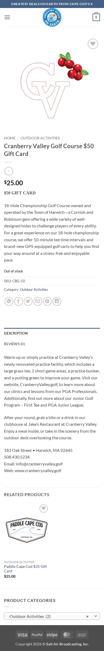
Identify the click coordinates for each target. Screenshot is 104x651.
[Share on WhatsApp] (9, 301)
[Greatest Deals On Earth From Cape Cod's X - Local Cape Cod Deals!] (52, 17)
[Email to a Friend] (37, 301)
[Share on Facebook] (18, 301)
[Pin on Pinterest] (47, 301)
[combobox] (52, 616)
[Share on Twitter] (28, 301)
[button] (7, 17)
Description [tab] (16, 333)
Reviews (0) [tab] (14, 344)
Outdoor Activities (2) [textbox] (49, 616)
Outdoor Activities (40, 138)
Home (9, 138)
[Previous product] (9, 171)
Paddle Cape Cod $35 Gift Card (25, 568)
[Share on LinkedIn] (57, 301)
